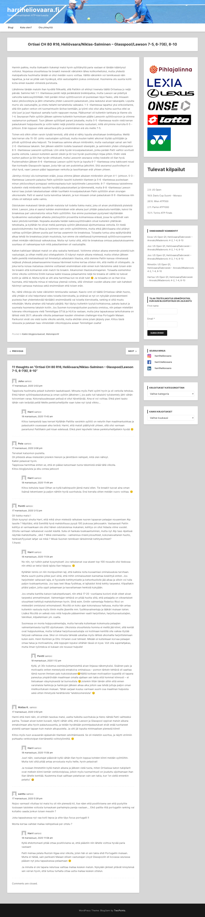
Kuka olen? (26, 27)
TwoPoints (119, 910)
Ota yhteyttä (46, 27)
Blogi (10, 27)
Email (151, 318)
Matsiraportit (52, 334)
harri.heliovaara (163, 362)
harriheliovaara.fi (33, 9)
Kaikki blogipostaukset (33, 334)
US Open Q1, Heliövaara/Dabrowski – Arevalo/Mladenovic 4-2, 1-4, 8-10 (170, 268)
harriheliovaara (163, 355)
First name (153, 305)
